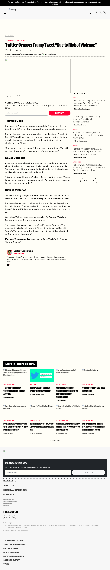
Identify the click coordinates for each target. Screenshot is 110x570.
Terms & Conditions (10, 502)
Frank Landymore (80, 125)
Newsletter (10, 481)
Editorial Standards (15, 490)
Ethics (75, 97)
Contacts (8, 494)
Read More (89, 181)
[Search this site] (90, 13)
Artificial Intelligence (14, 545)
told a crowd (47, 148)
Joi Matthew (62, 400)
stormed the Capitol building (49, 126)
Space (6, 564)
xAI (74, 114)
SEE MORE (55, 440)
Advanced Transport (13, 541)
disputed (16, 209)
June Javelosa (89, 394)
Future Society (9, 36)
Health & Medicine (11, 552)
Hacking (33, 384)
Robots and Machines (13, 556)
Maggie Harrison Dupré (82, 109)
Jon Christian (9, 397)
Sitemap (6, 505)
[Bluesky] (8, 265)
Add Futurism (49, 54)
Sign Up (59, 113)
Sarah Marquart (36, 433)
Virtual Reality (35, 420)
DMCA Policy (7, 503)
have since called (37, 217)
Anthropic (77, 162)
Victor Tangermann (13, 54)
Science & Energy (11, 560)
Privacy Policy (30, 2)
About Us (8, 485)
